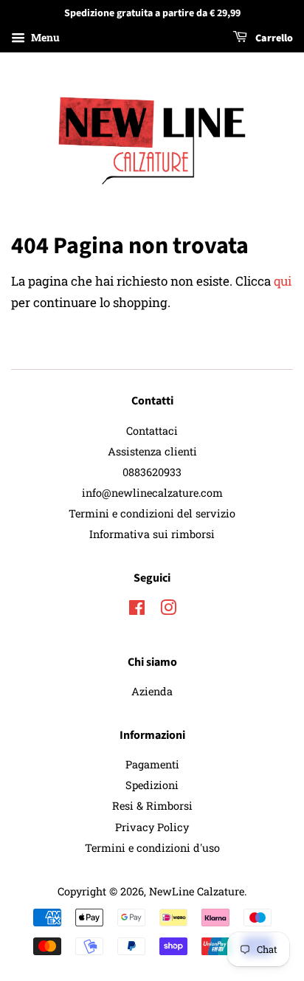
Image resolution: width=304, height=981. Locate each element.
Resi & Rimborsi (152, 806)
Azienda (152, 691)
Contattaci (152, 431)
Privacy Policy (152, 827)
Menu (44, 37)
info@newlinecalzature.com (152, 493)
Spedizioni (152, 785)
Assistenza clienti (152, 451)
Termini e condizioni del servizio (152, 513)
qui (282, 280)
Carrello (273, 38)
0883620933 (152, 472)
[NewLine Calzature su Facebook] (136, 610)
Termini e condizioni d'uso (152, 848)
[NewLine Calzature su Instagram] (168, 610)
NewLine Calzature (196, 891)
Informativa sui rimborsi (152, 534)
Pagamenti (152, 764)
